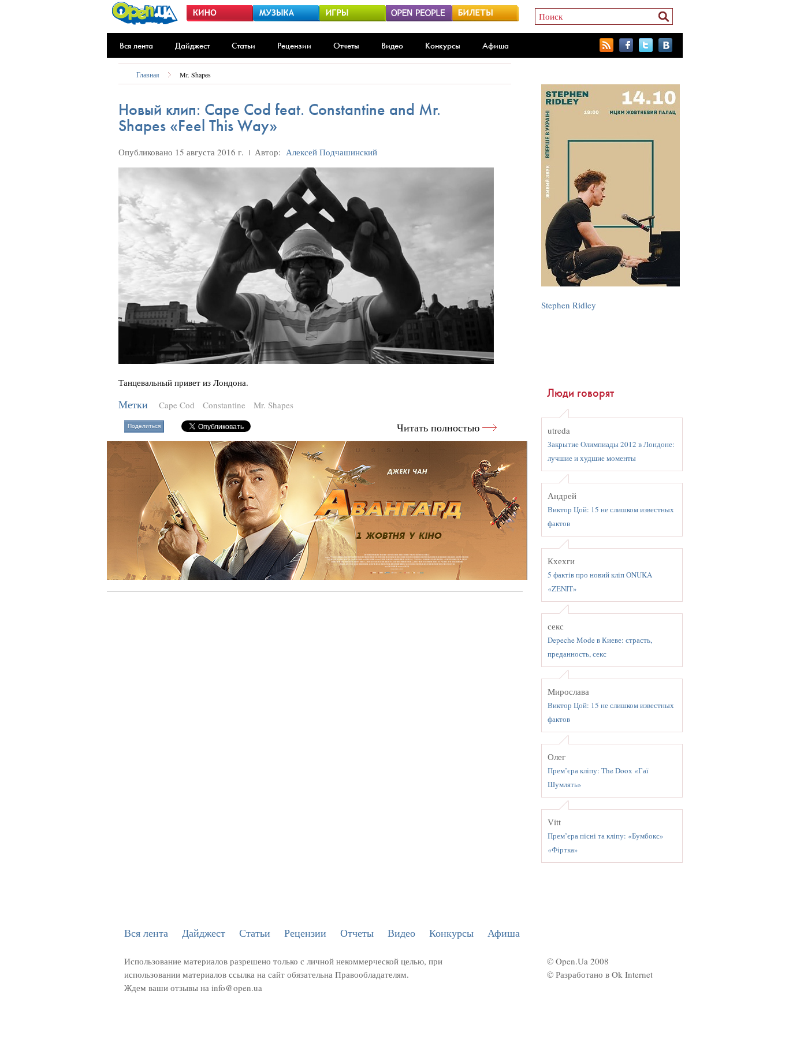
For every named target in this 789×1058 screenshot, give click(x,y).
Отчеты (346, 45)
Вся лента (136, 45)
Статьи (243, 45)
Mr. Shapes (195, 74)
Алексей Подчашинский (331, 152)
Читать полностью (438, 427)
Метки (133, 404)
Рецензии (294, 45)
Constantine (224, 405)
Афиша (495, 45)
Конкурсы (442, 45)
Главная (147, 74)
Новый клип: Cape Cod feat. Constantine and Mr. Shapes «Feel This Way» (279, 117)
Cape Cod (177, 405)
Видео (392, 45)
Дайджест (192, 45)
